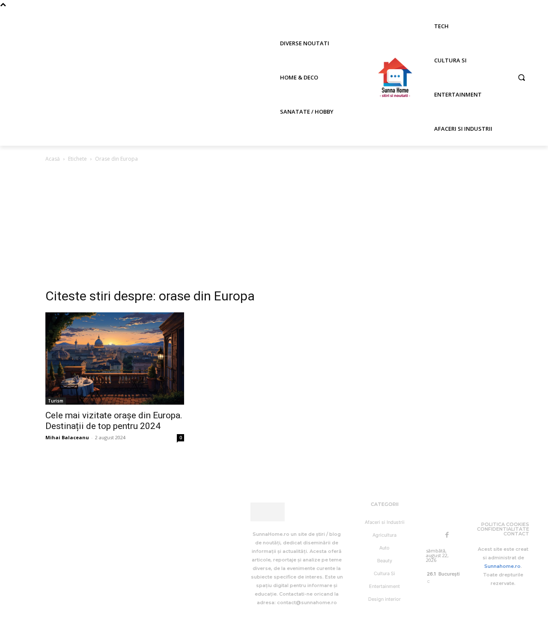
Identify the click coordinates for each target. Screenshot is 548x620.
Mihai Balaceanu (67, 437)
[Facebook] (447, 535)
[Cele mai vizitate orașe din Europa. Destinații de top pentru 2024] (114, 358)
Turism (55, 401)
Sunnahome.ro (502, 566)
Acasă (52, 158)
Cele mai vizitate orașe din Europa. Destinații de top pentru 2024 (113, 420)
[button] (521, 77)
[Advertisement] (274, 228)
